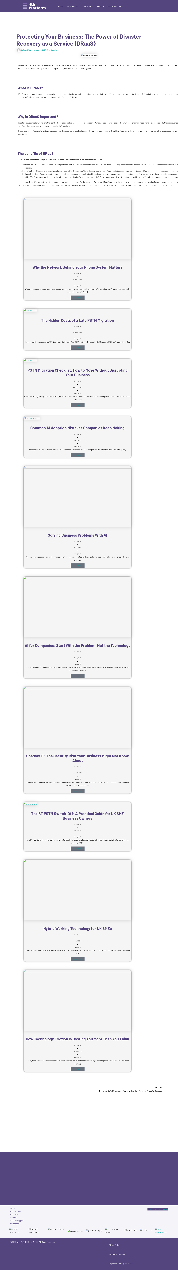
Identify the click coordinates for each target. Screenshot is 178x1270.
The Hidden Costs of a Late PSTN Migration (77, 320)
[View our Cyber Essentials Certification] (162, 1232)
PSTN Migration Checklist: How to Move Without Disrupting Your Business (77, 372)
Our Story (87, 6)
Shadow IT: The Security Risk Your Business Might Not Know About (77, 758)
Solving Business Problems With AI (77, 535)
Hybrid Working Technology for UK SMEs (77, 928)
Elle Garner (77, 273)
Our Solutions (72, 6)
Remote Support (114, 6)
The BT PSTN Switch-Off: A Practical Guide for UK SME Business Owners (77, 815)
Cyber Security (52, 50)
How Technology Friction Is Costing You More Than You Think (77, 1039)
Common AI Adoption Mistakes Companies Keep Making (77, 427)
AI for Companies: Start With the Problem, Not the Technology (77, 645)
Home (60, 6)
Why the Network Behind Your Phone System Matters (77, 267)
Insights (100, 6)
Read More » (77, 297)
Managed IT (77, 286)
